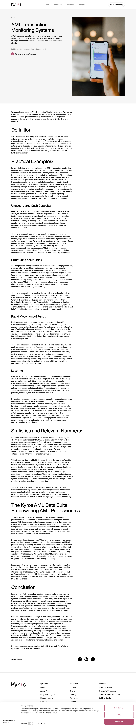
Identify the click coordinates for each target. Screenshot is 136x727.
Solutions (70, 4)
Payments (73, 698)
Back (13, 18)
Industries (58, 4)
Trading (72, 701)
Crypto (72, 691)
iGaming (72, 694)
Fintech (72, 687)
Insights (82, 4)
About (46, 4)
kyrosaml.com (17, 648)
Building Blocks (105, 698)
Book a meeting (116, 4)
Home (42, 687)
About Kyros (45, 691)
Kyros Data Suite (105, 687)
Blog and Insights (47, 694)
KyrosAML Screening (107, 691)
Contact (43, 701)
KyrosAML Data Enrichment (110, 694)
